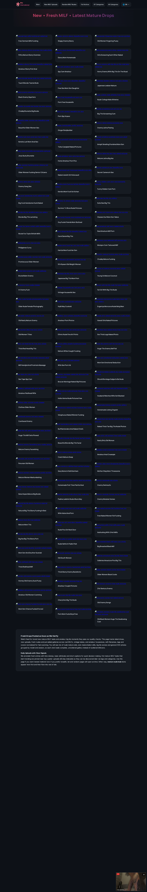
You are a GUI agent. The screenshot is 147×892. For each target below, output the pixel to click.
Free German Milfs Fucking (28, 41)
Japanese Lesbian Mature (106, 86)
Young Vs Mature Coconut (107, 276)
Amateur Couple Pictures (67, 586)
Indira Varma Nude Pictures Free (70, 398)
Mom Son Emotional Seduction (109, 363)
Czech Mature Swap (65, 457)
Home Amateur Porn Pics (67, 161)
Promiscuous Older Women (28, 262)
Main (38, 4)
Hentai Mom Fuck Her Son (67, 250)
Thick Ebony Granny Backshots (69, 572)
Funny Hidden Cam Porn (106, 189)
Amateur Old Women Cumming (30, 595)
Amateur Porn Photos (66, 320)
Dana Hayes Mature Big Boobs (29, 494)
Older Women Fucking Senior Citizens (32, 172)
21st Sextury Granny (104, 588)
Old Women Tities (25, 334)
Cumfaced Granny (25, 421)
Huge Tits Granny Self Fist (107, 349)
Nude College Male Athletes (107, 100)
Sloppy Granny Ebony (66, 41)
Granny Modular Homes (106, 499)
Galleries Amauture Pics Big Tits (109, 560)
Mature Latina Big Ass (105, 158)
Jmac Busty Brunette (26, 156)
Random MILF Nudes (69, 4)
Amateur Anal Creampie (106, 454)
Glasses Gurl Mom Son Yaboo (108, 217)
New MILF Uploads (50, 4)
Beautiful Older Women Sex (28, 128)
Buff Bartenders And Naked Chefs (70, 429)
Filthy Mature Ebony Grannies (29, 55)
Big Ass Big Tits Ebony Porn (28, 539)
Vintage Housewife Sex (66, 292)
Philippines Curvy (24, 248)
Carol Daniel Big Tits (65, 236)
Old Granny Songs (104, 603)
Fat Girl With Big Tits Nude (107, 290)
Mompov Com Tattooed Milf (107, 245)
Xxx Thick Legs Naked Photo (107, 334)
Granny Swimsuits (104, 485)
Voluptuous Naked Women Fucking (71, 415)
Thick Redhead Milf (25, 567)
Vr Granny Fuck (24, 290)
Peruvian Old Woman (26, 463)
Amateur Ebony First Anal (27, 69)
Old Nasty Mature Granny (27, 320)
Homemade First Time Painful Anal (71, 485)
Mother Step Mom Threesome (108, 471)
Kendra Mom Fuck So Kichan (68, 192)
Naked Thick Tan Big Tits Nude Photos (111, 426)
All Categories (113, 4)
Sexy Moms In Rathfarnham (68, 471)
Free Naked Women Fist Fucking (109, 516)
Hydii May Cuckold (65, 306)
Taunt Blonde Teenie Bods (28, 83)
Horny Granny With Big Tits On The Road (112, 72)
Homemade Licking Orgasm (107, 410)
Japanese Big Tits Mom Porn (68, 278)
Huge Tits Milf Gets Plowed (28, 435)
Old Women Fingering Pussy (107, 41)
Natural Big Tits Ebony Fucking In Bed (32, 511)
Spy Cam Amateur (64, 72)
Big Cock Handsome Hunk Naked (30, 203)
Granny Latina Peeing (105, 128)
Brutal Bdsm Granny (25, 276)
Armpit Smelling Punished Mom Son (110, 144)
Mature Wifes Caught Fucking (69, 351)
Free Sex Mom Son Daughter (68, 88)
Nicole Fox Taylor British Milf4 (29, 234)
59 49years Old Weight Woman (69, 264)
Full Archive (85, 4)
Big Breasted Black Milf (105, 546)
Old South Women (65, 558)
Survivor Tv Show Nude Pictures (70, 208)
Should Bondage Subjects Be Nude (110, 379)
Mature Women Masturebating (30, 477)
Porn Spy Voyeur (64, 116)
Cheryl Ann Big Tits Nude (67, 600)
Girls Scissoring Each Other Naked (110, 55)
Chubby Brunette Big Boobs (28, 111)
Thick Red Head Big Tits (27, 349)
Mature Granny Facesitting (28, 449)
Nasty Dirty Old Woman (105, 440)
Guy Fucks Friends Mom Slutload (70, 222)
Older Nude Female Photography (30, 306)
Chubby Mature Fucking (106, 259)
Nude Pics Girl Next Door (67, 530)
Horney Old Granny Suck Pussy (29, 581)
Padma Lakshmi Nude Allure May (70, 499)
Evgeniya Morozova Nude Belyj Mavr (110, 306)
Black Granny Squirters (27, 97)
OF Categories (99, 4)
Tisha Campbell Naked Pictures (69, 147)
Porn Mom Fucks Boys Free (68, 614)
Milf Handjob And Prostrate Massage (32, 365)
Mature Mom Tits (24, 525)
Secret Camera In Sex (105, 172)
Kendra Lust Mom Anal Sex (28, 142)
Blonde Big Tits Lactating (27, 217)
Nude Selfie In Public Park (67, 544)
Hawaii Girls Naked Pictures (107, 320)
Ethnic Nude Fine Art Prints (68, 334)
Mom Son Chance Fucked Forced (30, 609)
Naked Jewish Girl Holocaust (68, 175)
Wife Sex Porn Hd (64, 365)
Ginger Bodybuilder (65, 130)
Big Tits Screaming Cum (106, 114)
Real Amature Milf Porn (105, 231)
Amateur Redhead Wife (27, 393)
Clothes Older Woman (26, 407)
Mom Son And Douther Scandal (30, 553)
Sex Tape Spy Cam (25, 379)
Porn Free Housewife (66, 102)
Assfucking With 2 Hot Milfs (107, 532)
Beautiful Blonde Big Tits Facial (69, 443)
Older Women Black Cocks (107, 574)
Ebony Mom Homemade (67, 58)
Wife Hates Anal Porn (66, 513)
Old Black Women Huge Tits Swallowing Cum (112, 620)
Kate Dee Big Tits (103, 203)
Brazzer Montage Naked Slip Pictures (72, 382)
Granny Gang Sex (24, 186)
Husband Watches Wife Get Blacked (110, 396)
